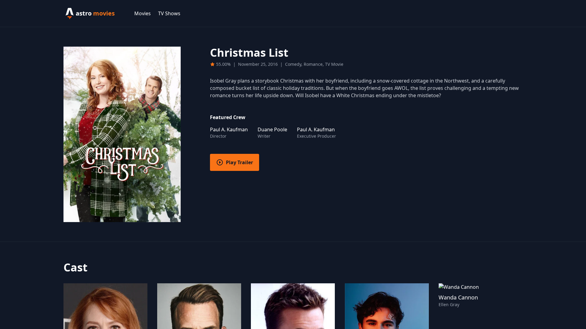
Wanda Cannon (458, 297)
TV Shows (169, 13)
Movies (142, 13)
